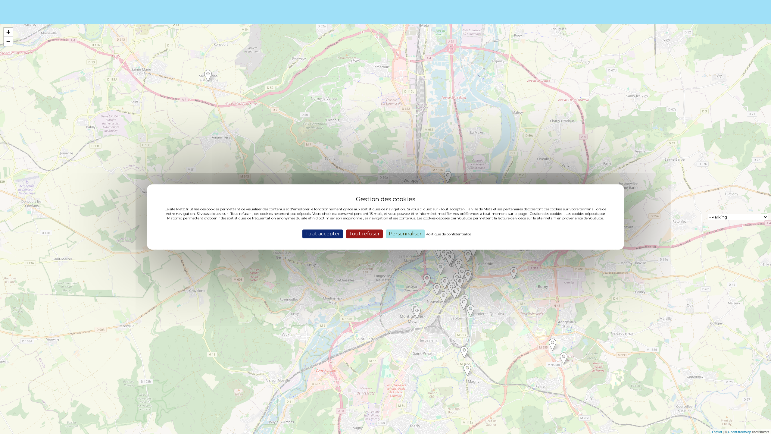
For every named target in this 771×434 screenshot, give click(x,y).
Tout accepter (322, 234)
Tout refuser (364, 234)
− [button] (8, 41)
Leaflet (717, 431)
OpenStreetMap (739, 431)
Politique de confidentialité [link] (448, 234)
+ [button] (8, 32)
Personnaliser (405, 234)
